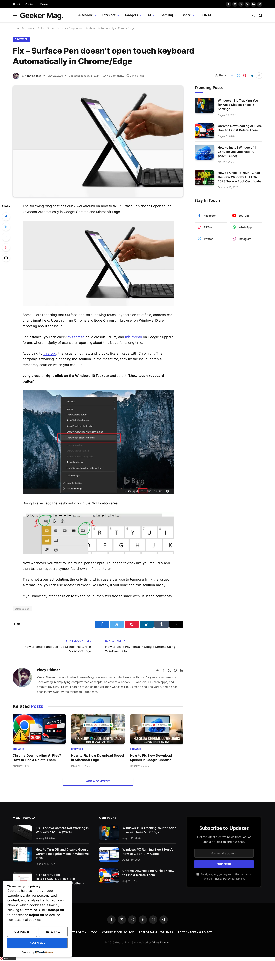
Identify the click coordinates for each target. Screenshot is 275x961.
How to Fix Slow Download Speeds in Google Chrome (151, 757)
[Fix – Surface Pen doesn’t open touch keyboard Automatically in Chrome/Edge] (98, 141)
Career (44, 4)
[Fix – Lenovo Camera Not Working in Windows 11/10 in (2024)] (22, 832)
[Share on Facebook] (232, 75)
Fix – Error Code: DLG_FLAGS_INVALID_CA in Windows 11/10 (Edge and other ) (60, 879)
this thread (76, 337)
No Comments (115, 75)
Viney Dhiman (33, 75)
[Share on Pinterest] (245, 75)
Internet (109, 15)
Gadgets (131, 15)
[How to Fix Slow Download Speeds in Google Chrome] (156, 729)
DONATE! (207, 15)
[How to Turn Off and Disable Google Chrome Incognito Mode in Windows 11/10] (22, 854)
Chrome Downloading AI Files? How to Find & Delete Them (37, 757)
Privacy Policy (222, 878)
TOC (94, 932)
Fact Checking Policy (195, 932)
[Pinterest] (6, 247)
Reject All (53, 931)
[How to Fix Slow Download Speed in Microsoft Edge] (98, 729)
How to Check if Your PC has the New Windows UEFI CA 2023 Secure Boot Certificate (239, 177)
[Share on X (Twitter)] (238, 75)
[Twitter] (6, 227)
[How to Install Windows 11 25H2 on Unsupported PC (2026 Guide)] (204, 152)
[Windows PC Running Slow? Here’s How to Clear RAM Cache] (109, 854)
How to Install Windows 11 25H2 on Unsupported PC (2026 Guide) (237, 151)
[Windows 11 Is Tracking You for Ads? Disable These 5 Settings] (204, 105)
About (16, 4)
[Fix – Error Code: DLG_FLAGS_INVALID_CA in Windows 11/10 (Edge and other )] (22, 879)
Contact (30, 4)
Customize (21, 931)
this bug (49, 353)
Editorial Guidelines (156, 932)
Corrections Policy (118, 932)
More (186, 15)
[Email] (6, 258)
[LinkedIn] (6, 237)
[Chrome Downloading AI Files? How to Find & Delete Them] (39, 729)
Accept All (37, 942)
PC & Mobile (83, 15)
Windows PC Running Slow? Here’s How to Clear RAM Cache (147, 851)
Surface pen (22, 608)
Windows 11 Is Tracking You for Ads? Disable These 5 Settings (238, 104)
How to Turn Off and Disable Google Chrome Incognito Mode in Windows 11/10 (62, 853)
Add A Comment (98, 781)
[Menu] (15, 15)
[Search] (260, 15)
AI (149, 15)
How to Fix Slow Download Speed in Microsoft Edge (97, 757)
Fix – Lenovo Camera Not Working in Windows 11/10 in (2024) (62, 830)
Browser (21, 39)
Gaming (167, 15)
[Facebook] (6, 217)
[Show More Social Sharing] (259, 75)
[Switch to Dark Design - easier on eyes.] (253, 15)
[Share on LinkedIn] (251, 75)
